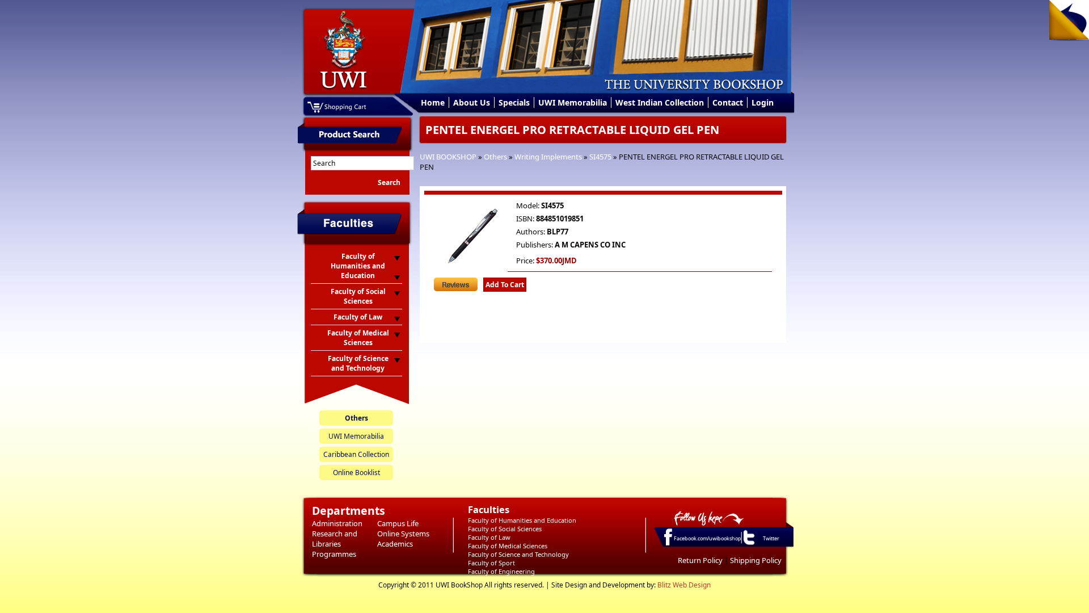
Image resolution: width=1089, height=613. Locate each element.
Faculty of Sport (491, 563)
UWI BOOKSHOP (448, 157)
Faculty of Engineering (501, 571)
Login (763, 102)
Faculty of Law (489, 537)
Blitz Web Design (684, 585)
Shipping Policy (756, 560)
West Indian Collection (659, 102)
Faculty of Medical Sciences (507, 545)
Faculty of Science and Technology (518, 554)
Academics (395, 544)
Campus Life (398, 523)
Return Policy (700, 560)
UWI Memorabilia (572, 102)
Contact (727, 102)
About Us (471, 102)
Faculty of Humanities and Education (522, 520)
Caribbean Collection (356, 454)
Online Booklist (356, 472)
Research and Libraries (334, 538)
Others (495, 157)
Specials (514, 102)
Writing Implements (548, 157)
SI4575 (600, 157)
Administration (337, 523)
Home (433, 102)
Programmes (334, 554)
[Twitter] (748, 544)
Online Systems (403, 533)
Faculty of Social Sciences (505, 528)
